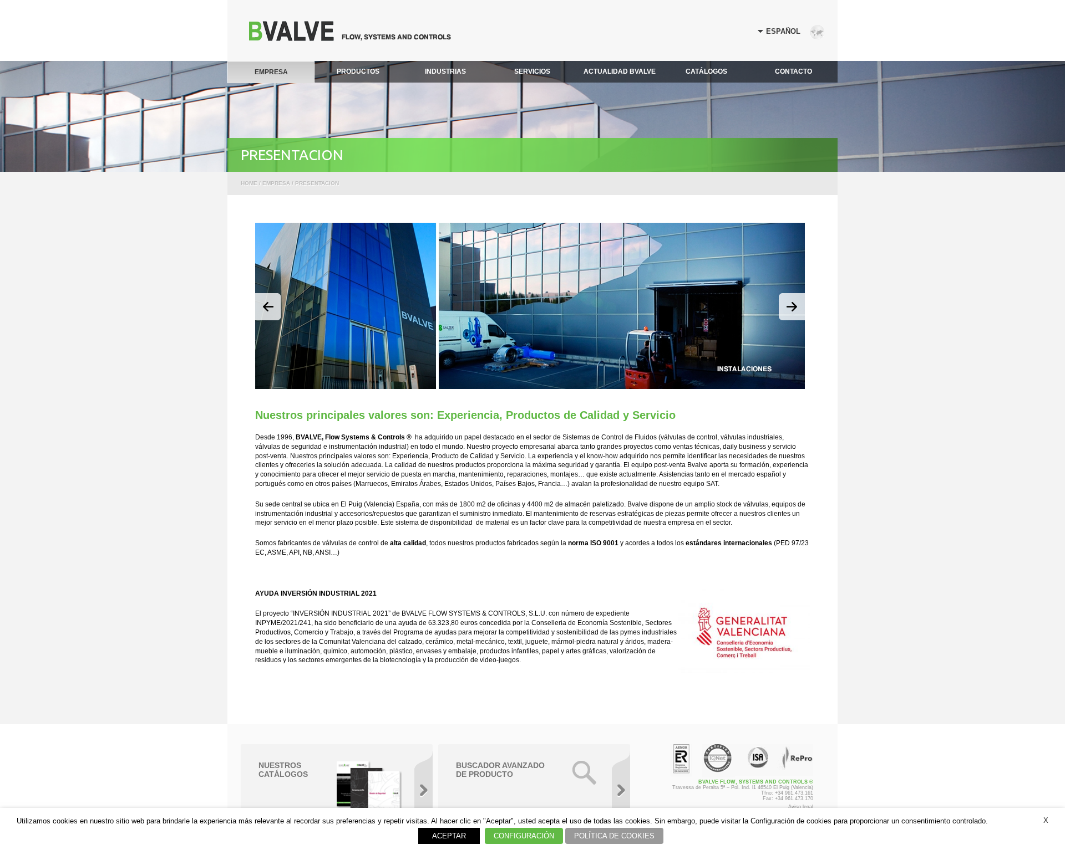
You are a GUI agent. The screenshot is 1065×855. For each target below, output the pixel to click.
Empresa (276, 183)
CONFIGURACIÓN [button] (524, 836)
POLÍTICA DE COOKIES (614, 836)
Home (249, 183)
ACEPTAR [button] (449, 836)
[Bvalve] (350, 38)
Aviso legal (800, 807)
